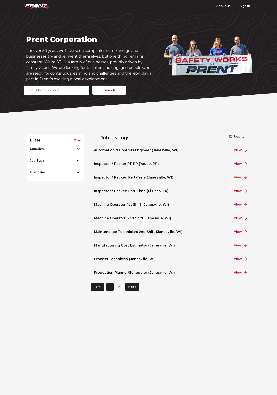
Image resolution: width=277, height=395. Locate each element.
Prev (97, 287)
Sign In (245, 6)
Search (109, 90)
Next (132, 287)
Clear (77, 140)
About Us (223, 6)
